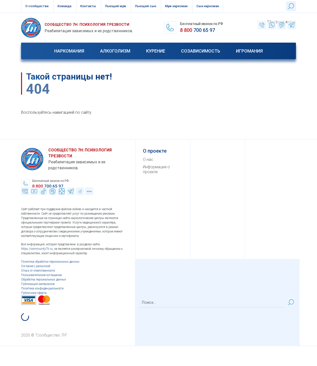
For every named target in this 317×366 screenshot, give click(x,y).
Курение (155, 51)
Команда (64, 6)
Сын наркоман (207, 6)
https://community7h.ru (37, 249)
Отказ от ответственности (38, 270)
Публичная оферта (34, 293)
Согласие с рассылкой (35, 266)
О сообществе (37, 6)
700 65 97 (197, 30)
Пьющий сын (145, 6)
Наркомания (69, 51)
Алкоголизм (115, 51)
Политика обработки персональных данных (50, 261)
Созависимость (200, 51)
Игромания (249, 51)
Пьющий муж (115, 6)
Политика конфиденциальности (42, 288)
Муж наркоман (176, 6)
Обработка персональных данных (43, 279)
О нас (148, 159)
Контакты (88, 6)
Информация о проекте (156, 169)
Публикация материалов (38, 284)
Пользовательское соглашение (41, 275)
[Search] (291, 302)
